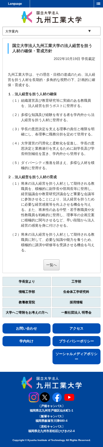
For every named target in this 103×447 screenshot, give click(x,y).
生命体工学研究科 (76, 292)
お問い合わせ (26, 328)
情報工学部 (27, 292)
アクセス (77, 328)
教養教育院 (27, 302)
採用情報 (76, 302)
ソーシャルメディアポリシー (77, 356)
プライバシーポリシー (76, 341)
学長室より (27, 281)
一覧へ (51, 265)
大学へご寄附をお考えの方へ (27, 312)
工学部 (76, 281)
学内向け (27, 341)
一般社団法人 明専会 (76, 312)
